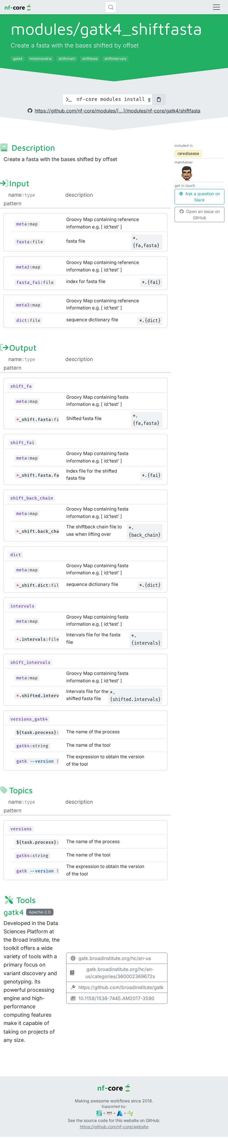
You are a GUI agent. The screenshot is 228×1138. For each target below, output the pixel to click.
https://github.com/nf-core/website (114, 1126)
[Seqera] (99, 1113)
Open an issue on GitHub (202, 214)
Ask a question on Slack (202, 196)
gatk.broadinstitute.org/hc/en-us (114, 958)
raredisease (188, 153)
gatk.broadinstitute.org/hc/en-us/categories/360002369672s (120, 972)
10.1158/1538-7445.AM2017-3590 (116, 998)
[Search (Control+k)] (110, 7)
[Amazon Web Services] (109, 1113)
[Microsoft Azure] (120, 1113)
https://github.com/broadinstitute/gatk (121, 987)
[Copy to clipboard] (159, 99)
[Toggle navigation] (216, 7)
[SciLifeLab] (130, 1113)
